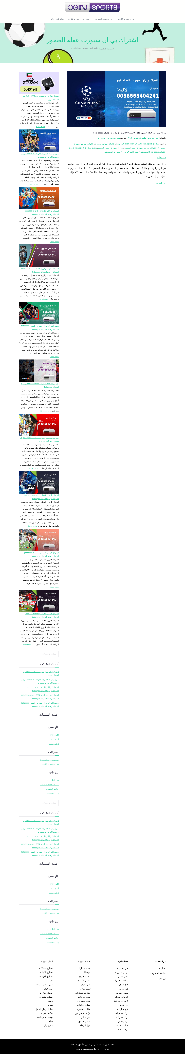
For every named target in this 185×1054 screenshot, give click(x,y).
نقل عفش (123, 1005)
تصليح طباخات (83, 1005)
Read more (40, 126)
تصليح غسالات (46, 968)
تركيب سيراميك (121, 1013)
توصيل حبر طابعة (45, 1017)
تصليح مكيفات (46, 997)
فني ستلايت (122, 968)
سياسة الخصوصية (158, 973)
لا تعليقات (161, 157)
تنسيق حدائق (84, 1021)
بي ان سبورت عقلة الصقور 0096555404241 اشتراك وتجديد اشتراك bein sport (129, 132)
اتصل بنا (162, 968)
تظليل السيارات (83, 1009)
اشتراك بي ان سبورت (105, 143)
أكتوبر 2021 (54, 739)
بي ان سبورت (121, 972)
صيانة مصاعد (122, 1025)
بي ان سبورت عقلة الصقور (110, 147)
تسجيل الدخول (53, 780)
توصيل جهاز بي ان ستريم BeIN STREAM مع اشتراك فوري (41, 97)
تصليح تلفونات (46, 976)
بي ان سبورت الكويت (126, 19)
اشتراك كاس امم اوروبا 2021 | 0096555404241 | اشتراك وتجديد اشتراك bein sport (40, 270)
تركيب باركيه (122, 1017)
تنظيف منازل (84, 968)
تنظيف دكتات (84, 997)
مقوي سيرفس (121, 993)
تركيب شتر (123, 1021)
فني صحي (123, 989)
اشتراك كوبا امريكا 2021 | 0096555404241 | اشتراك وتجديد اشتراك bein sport (41, 212)
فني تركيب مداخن (44, 984)
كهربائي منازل (121, 997)
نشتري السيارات (82, 993)
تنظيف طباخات (83, 1001)
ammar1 (156, 138)
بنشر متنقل (123, 976)
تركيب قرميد (47, 1013)
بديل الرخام (85, 1025)
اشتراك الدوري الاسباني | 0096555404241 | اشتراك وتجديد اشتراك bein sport (41, 554)
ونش (50, 1001)
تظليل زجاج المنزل (44, 1009)
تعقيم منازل (85, 989)
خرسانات (86, 972)
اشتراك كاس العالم (58, 19)
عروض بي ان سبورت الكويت (79, 19)
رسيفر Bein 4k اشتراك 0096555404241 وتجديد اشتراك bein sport (40, 385)
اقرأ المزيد (161, 183)
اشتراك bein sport (151, 143)
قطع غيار (48, 1025)
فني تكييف (85, 984)
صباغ (50, 1005)
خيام (51, 1021)
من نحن (162, 978)
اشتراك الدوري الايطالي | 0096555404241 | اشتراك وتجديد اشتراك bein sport (41, 497)
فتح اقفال (123, 984)
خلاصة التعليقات (52, 789)
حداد (51, 980)
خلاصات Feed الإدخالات (49, 785)
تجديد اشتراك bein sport (86, 147)
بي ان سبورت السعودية (104, 19)
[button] (117, 19)
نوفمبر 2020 (54, 744)
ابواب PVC (123, 1029)
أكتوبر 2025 (54, 735)
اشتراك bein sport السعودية (129, 143)
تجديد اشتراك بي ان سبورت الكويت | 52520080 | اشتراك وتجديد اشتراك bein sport (39, 327)
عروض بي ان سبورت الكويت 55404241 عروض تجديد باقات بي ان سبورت (40, 155)
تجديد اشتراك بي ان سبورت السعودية (122, 152)
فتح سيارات (122, 1009)
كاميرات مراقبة (121, 1001)
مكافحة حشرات (120, 980)
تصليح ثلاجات (46, 972)
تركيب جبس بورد (82, 1013)
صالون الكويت (83, 980)
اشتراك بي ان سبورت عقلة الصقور (140, 147)
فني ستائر (85, 1017)
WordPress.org (53, 793)
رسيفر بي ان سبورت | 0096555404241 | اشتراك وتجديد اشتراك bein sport (39, 439)
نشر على (139, 138)
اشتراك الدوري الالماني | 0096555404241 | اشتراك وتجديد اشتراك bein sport (42, 615)
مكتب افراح (84, 976)
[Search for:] (39, 654)
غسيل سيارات (46, 993)
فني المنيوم (47, 989)
